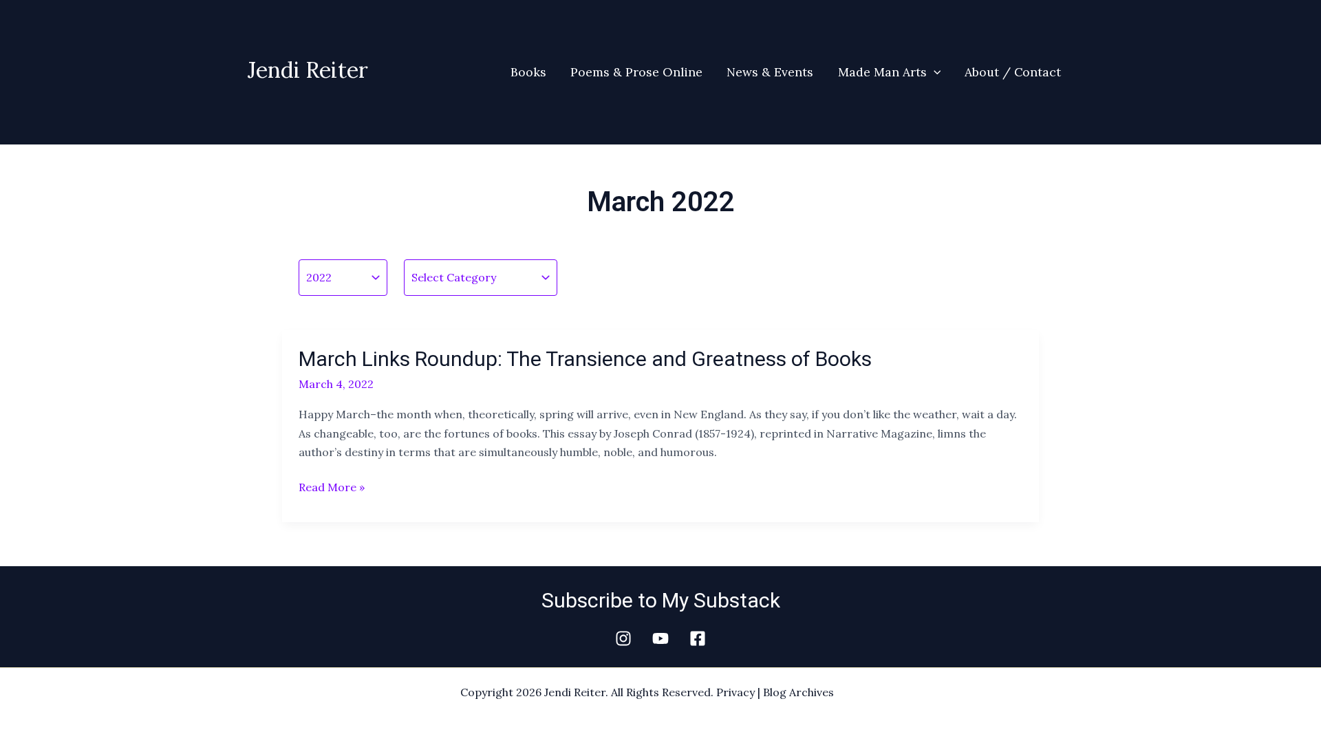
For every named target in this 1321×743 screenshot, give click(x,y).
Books (528, 72)
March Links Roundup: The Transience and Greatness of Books (585, 359)
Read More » (332, 486)
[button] (934, 72)
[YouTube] (660, 638)
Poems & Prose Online (636, 72)
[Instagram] (623, 638)
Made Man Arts (882, 72)
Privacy (735, 692)
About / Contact (1013, 72)
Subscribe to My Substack (660, 600)
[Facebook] (697, 638)
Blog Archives (798, 692)
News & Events (770, 72)
